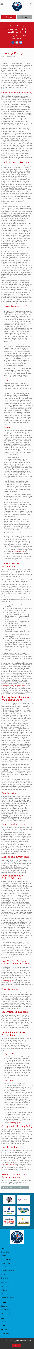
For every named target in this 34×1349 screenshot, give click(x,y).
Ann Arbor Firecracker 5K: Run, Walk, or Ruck (17, 29)
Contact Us (5, 1333)
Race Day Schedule (8, 1270)
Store (3, 1318)
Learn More (18, 1342)
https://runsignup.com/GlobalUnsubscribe (13, 685)
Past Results (5, 1313)
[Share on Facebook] (12, 42)
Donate (24, 17)
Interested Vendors (7, 1297)
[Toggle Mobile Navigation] (2, 4)
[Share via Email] (16, 42)
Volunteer (4, 1290)
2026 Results (5, 1310)
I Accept (16, 1346)
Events (3, 1255)
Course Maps (5, 1263)
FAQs (3, 1325)
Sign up (9, 17)
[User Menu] (31, 4)
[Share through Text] (20, 42)
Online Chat (5, 1329)
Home (3, 1248)
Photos (3, 1302)
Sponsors (4, 1286)
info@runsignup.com (18, 551)
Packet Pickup (6, 1259)
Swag (3, 1274)
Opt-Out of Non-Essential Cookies (15, 1188)
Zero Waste (5, 1278)
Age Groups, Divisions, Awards (12, 1267)
